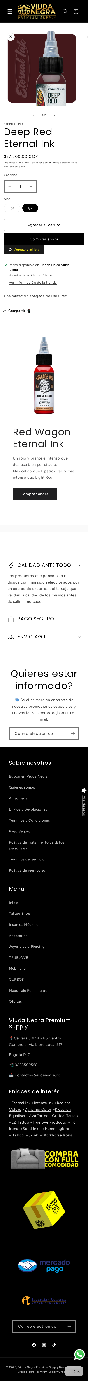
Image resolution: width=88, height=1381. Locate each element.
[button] (10, 11)
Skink (33, 1135)
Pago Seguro (19, 831)
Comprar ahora (44, 239)
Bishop (18, 1135)
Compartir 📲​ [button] (19, 311)
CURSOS (16, 979)
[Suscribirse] (72, 733)
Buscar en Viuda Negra (28, 776)
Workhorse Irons (57, 1135)
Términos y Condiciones (29, 820)
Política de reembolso (27, 870)
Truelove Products (49, 1122)
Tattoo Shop (19, 913)
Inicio (14, 902)
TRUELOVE (18, 957)
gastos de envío (46, 162)
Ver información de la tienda (33, 282)
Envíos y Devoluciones (28, 809)
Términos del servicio (27, 859)
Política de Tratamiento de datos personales (36, 845)
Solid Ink (31, 1128)
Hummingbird (57, 1128)
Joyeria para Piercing (27, 946)
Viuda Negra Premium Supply (38, 1367)
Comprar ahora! (35, 494)
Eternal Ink (21, 1103)
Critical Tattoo (65, 1115)
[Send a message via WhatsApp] (79, 1354)
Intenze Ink (43, 1103)
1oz (14, 209)
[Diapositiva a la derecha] (54, 115)
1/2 (30, 208)
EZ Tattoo (20, 1122)
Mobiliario (17, 968)
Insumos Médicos (23, 924)
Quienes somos (22, 787)
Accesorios (18, 935)
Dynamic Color (38, 1109)
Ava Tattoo (39, 1115)
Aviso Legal (18, 798)
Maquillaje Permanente (28, 990)
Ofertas (15, 1001)
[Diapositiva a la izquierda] (34, 115)
